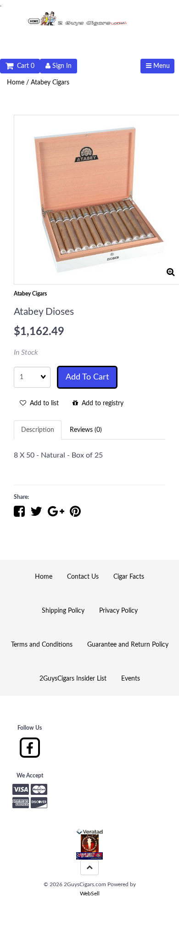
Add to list (42, 403)
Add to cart (87, 377)
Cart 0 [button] (23, 66)
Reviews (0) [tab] (86, 430)
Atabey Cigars (50, 82)
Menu (160, 66)
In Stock (26, 352)
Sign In (61, 66)
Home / (19, 82)
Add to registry (100, 403)
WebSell (90, 893)
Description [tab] (37, 430)
